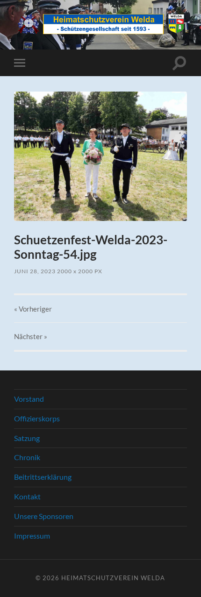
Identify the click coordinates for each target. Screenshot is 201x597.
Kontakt (27, 496)
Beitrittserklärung (43, 476)
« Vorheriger (33, 309)
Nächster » (30, 336)
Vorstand (29, 398)
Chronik (27, 457)
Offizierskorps (37, 418)
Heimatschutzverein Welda (113, 578)
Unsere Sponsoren (43, 516)
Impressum (32, 535)
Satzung (27, 438)
